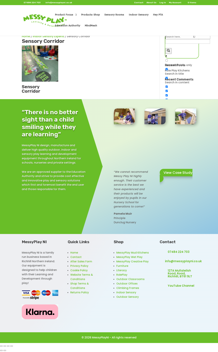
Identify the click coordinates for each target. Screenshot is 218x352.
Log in (162, 3)
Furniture (122, 266)
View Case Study (178, 172)
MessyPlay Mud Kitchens (132, 252)
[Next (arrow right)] (4, 350)
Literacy (121, 270)
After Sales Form (81, 261)
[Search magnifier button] (168, 51)
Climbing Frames (127, 288)
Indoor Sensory (126, 292)
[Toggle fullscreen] (4, 346)
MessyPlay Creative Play (132, 261)
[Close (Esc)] (11, 346)
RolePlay (121, 274)
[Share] (8, 346)
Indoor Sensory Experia (48, 36)
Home (26, 36)
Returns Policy (79, 292)
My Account (175, 3)
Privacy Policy (79, 266)
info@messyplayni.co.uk (183, 261)
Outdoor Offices (127, 283)
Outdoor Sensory (127, 297)
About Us (151, 3)
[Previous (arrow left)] (1, 350)
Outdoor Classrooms (130, 279)
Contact (138, 3)
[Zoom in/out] (1, 346)
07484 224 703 (179, 252)
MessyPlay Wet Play (129, 257)
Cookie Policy (79, 270)
